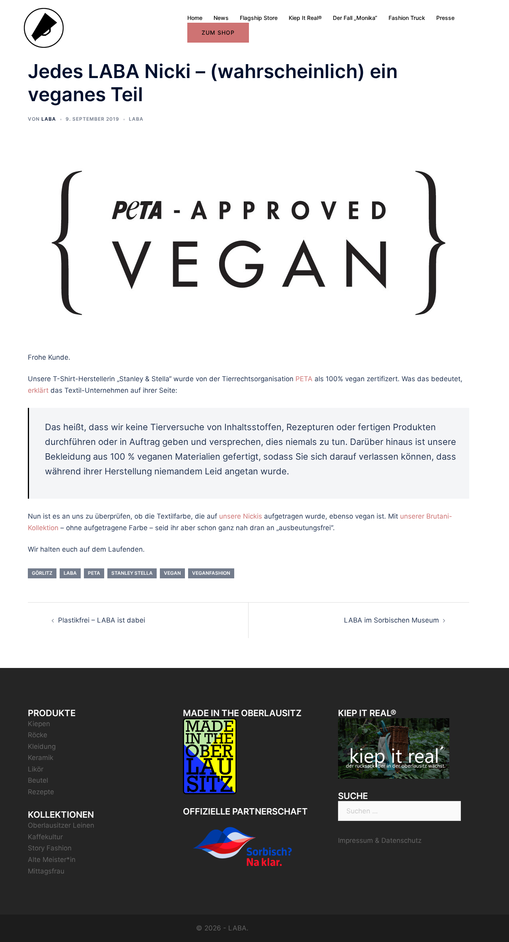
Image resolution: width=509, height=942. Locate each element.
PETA (304, 379)
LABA (48, 119)
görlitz (42, 573)
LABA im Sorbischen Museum (391, 620)
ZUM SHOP (218, 32)
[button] (492, 11)
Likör (35, 769)
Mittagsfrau (46, 871)
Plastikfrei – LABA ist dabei (101, 620)
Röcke (37, 735)
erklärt (38, 390)
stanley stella (132, 573)
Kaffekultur (45, 837)
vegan (172, 573)
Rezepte (41, 792)
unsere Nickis (240, 516)
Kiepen (39, 724)
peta (94, 573)
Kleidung (42, 746)
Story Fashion (50, 848)
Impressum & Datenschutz (380, 840)
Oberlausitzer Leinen (61, 825)
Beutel (38, 780)
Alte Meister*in (52, 860)
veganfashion (211, 573)
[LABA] (44, 27)
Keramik (40, 758)
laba (70, 573)
